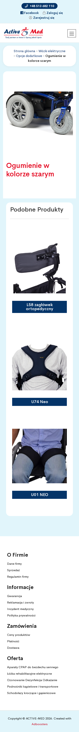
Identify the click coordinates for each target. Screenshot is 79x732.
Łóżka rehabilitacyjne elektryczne (29, 673)
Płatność (13, 641)
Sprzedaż (13, 570)
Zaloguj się (55, 13)
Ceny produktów (18, 635)
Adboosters (40, 724)
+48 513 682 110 (41, 6)
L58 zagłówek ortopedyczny (39, 306)
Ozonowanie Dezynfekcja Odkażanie (32, 680)
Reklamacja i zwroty (20, 602)
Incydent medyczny (20, 609)
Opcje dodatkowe (29, 56)
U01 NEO (39, 494)
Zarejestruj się (43, 18)
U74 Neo (39, 401)
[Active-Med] (23, 31)
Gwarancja (14, 596)
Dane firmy (14, 564)
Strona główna (24, 51)
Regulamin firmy (18, 576)
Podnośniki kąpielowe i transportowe (32, 686)
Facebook (31, 13)
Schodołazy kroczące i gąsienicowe (31, 693)
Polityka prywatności (21, 615)
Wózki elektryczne (51, 51)
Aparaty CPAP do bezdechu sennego (32, 667)
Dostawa (13, 648)
